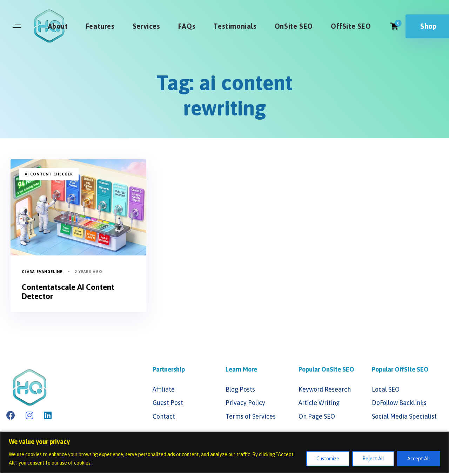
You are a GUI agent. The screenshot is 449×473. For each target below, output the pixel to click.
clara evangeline (42, 271)
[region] (224, 452)
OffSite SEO (351, 26)
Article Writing (319, 402)
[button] (16, 26)
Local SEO (386, 389)
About (58, 26)
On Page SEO (317, 416)
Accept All (418, 458)
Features (100, 26)
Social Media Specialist (404, 416)
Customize (327, 458)
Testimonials (234, 26)
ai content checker (49, 174)
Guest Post (168, 402)
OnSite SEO (294, 26)
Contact (164, 416)
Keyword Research (325, 389)
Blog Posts (240, 389)
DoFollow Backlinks (399, 402)
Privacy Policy (245, 402)
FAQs (186, 26)
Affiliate (164, 389)
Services (146, 26)
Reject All (373, 458)
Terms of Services (251, 416)
